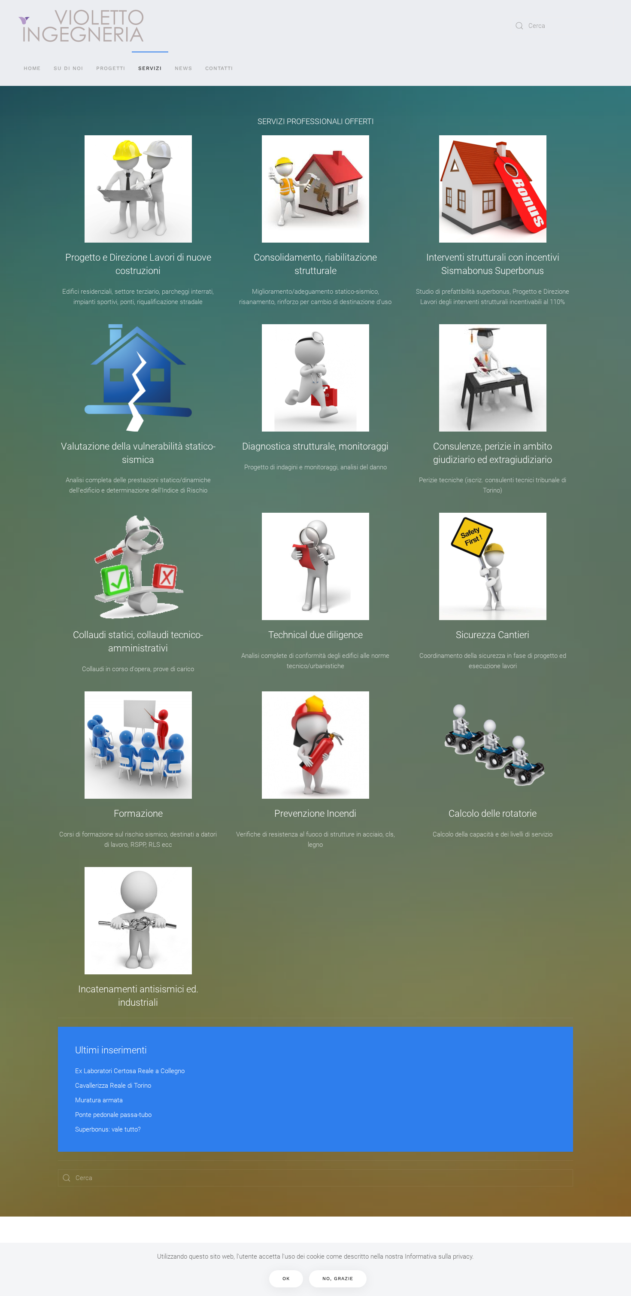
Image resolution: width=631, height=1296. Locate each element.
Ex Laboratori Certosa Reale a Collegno (130, 1071)
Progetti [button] (110, 68)
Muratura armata (99, 1100)
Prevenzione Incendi (315, 813)
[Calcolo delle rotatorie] (492, 745)
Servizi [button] (150, 68)
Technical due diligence (315, 635)
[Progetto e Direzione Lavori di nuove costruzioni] (138, 189)
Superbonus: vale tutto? (108, 1129)
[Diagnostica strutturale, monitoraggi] (315, 378)
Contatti (219, 68)
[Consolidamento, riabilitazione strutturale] (315, 189)
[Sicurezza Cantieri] (492, 566)
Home (32, 68)
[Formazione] (138, 745)
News (183, 68)
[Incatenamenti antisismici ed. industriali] (138, 920)
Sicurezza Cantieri (492, 635)
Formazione (138, 813)
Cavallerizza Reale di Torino (113, 1085)
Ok (286, 1278)
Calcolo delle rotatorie (493, 813)
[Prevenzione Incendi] (315, 745)
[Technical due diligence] (315, 566)
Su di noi (68, 68)
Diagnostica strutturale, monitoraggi (315, 446)
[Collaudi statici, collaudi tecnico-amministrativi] (138, 566)
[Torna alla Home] (81, 26)
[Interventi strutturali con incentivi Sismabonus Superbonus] (492, 189)
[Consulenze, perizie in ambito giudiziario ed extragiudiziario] (492, 378)
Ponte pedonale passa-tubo (113, 1115)
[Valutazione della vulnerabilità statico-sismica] (138, 378)
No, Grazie (337, 1278)
